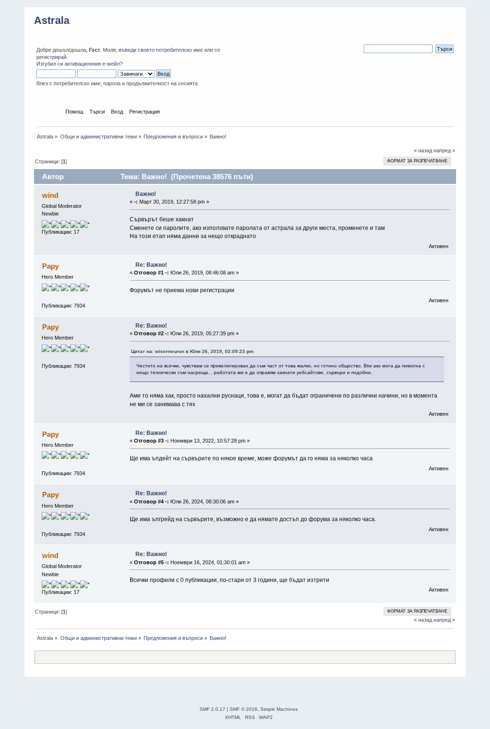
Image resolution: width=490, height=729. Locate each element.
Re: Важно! (151, 265)
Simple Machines (279, 709)
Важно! (145, 194)
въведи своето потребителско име (161, 50)
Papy (50, 266)
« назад (423, 150)
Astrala (51, 20)
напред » (444, 150)
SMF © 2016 (243, 709)
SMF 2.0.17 (212, 709)
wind (50, 195)
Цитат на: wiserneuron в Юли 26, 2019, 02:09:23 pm (192, 351)
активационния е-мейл (92, 64)
